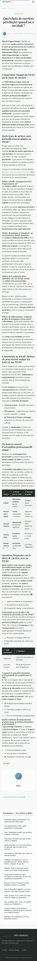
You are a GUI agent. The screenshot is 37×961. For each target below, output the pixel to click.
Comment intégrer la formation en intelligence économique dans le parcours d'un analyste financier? (18, 910)
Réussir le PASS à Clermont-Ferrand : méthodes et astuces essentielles (16, 884)
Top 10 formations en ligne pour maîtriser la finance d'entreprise (18, 833)
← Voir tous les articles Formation (13, 797)
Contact (23, 950)
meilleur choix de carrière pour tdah (16, 172)
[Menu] (33, 1)
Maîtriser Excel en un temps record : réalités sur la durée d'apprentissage (16, 869)
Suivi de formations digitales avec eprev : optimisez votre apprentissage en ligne (18, 890)
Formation (11, 8)
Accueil (4, 8)
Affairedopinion (21, 935)
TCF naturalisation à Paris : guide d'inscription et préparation (15, 827)
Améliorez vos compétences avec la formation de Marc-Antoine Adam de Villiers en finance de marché (16, 862)
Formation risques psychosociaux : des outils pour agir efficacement (17, 821)
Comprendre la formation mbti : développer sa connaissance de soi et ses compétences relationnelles (17, 876)
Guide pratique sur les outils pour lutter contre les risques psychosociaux (17, 896)
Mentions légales (14, 950)
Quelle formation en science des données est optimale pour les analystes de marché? (17, 847)
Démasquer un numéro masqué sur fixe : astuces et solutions (17, 840)
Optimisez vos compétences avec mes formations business (16, 918)
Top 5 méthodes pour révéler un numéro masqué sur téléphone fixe (17, 903)
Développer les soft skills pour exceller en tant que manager (18, 854)
